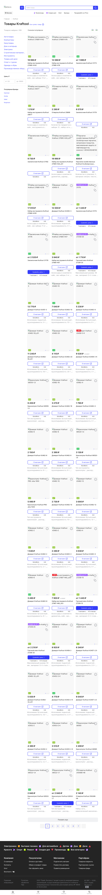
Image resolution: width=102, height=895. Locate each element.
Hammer (6, 93)
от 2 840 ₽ (57, 793)
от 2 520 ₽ (33, 257)
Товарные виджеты (86, 861)
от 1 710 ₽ (81, 257)
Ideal (5, 99)
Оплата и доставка (35, 861)
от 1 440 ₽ (81, 208)
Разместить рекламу (61, 865)
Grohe (6, 96)
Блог (5, 868)
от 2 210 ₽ (33, 647)
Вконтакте (8, 872)
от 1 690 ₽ (81, 60)
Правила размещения (61, 868)
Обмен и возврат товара (37, 865)
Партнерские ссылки (86, 865)
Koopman (7, 102)
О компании (8, 861)
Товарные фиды (84, 868)
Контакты (7, 865)
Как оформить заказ (36, 868)
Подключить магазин (61, 861)
